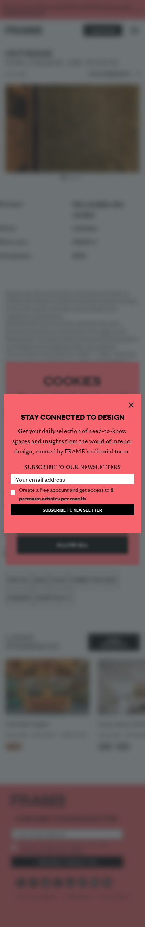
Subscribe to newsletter (72, 509)
